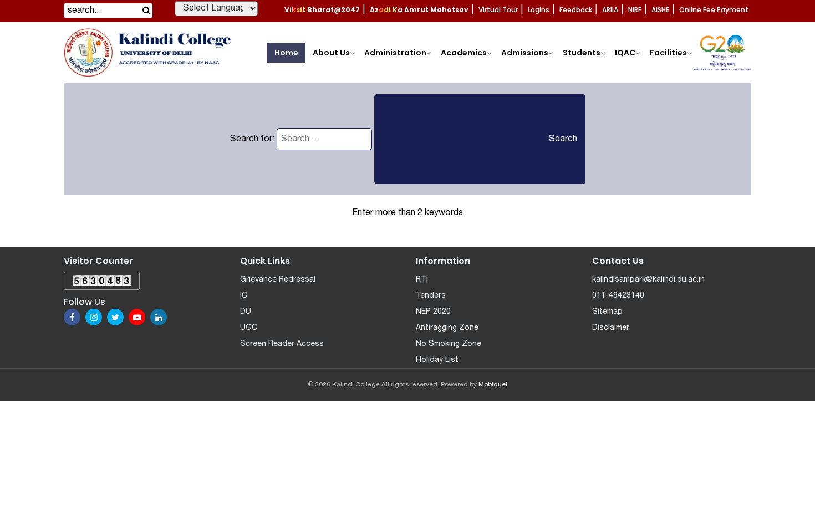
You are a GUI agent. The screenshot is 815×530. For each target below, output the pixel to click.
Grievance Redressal (277, 279)
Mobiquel (492, 384)
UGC (248, 328)
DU (245, 311)
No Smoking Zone (448, 344)
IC (243, 295)
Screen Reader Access (282, 344)
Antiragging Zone (447, 328)
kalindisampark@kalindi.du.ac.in (648, 279)
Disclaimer (610, 328)
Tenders (431, 295)
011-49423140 (618, 295)
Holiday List (437, 360)
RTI (422, 279)
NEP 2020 (433, 311)
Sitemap (607, 311)
